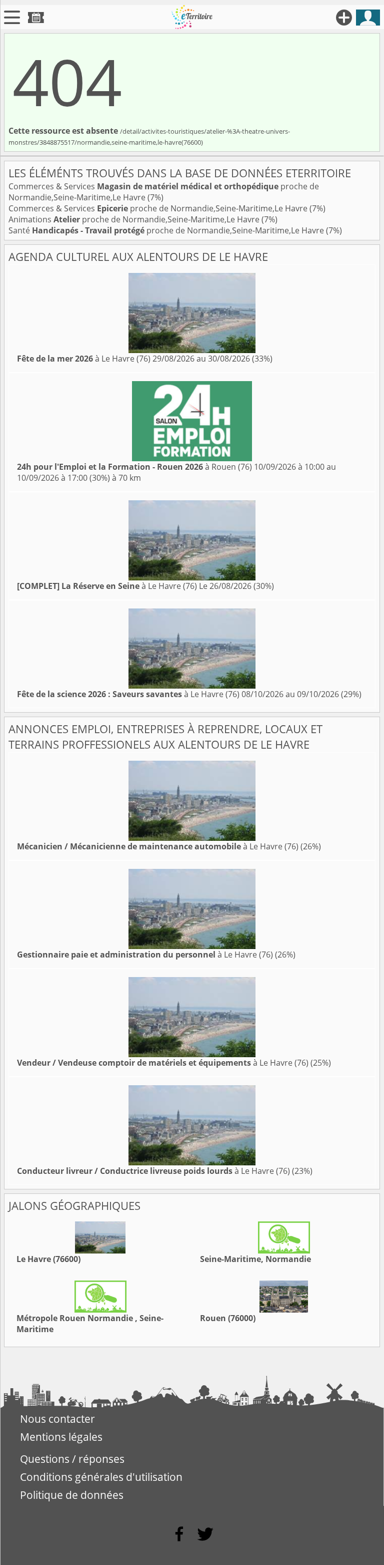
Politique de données (72, 1495)
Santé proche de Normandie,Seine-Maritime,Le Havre (167, 230)
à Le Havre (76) (83, 358)
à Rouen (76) (134, 466)
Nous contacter (57, 1419)
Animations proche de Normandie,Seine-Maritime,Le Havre (135, 219)
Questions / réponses (72, 1459)
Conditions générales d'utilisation (101, 1477)
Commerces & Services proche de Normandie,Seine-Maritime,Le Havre (159, 208)
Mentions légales (61, 1437)
